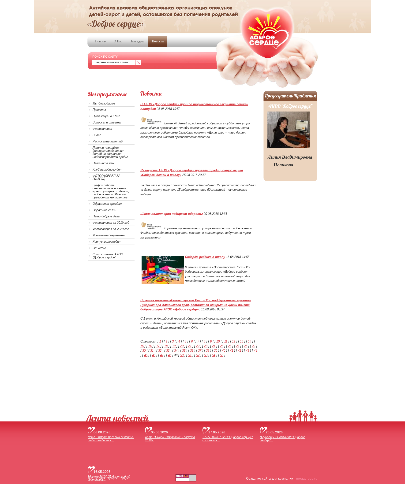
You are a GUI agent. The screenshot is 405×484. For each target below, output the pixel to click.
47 (161, 355)
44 (255, 350)
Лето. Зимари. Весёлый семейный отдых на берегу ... (111, 439)
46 (153, 355)
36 (191, 350)
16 (150, 346)
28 (245, 346)
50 (182, 355)
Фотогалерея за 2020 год (111, 229)
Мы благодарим (104, 103)
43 (247, 350)
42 (239, 350)
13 (241, 341)
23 (205, 346)
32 (159, 350)
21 (189, 346)
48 (169, 355)
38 (207, 350)
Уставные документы (109, 235)
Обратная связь (104, 210)
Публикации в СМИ (106, 116)
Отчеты (99, 248)
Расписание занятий (108, 141)
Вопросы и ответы (107, 122)
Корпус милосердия (106, 241)
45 (145, 355)
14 (249, 341)
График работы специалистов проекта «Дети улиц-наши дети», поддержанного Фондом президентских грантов (111, 191)
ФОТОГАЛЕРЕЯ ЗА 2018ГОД (106, 177)
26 (229, 346)
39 (215, 350)
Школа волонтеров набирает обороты (171, 214)
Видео (97, 135)
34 (175, 350)
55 (221, 355)
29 (253, 346)
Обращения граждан (107, 203)
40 (223, 350)
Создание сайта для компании (270, 478)
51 (189, 355)
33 (167, 350)
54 (213, 355)
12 (233, 341)
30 (144, 350)
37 (199, 350)
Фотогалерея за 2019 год (111, 222)
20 (182, 346)
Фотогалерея (102, 128)
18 (166, 346)
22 (197, 346)
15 (142, 346)
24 (213, 346)
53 (205, 355)
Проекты (99, 110)
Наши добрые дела (106, 216)
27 (237, 346)
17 (158, 346)
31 (152, 350)
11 (225, 341)
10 (218, 341)
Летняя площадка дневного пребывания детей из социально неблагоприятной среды (110, 152)
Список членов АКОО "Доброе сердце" (108, 256)
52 (197, 355)
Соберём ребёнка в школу (205, 257)
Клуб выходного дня (107, 169)
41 (231, 350)
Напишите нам (103, 163)
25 (221, 346)
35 (183, 350)
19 (174, 346)
